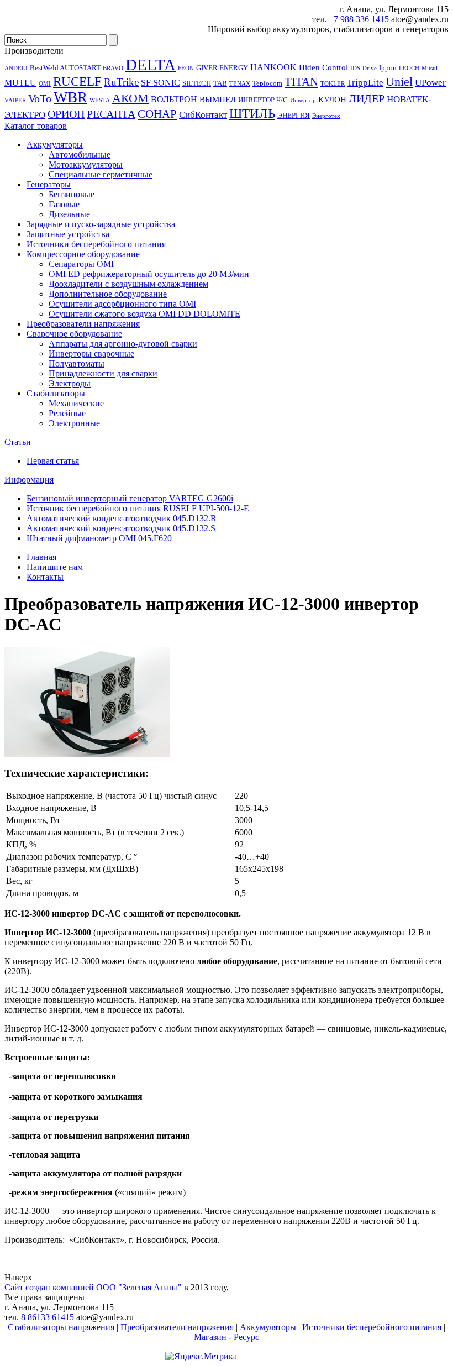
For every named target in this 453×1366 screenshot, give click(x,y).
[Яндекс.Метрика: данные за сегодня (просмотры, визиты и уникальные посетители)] (201, 1357)
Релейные (67, 413)
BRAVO (113, 68)
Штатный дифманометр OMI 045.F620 (99, 538)
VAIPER (15, 100)
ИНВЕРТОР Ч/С (263, 100)
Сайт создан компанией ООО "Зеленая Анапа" (93, 1287)
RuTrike (121, 82)
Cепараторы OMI (81, 264)
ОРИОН (66, 114)
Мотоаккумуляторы (86, 164)
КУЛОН (332, 99)
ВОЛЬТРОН (174, 99)
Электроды (70, 383)
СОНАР (157, 114)
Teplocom (267, 83)
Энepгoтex (326, 116)
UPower (430, 82)
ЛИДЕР (366, 98)
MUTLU (20, 82)
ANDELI (16, 68)
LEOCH (409, 68)
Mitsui (430, 68)
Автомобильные (79, 154)
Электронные (74, 423)
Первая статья (53, 460)
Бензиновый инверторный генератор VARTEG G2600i (130, 498)
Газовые (64, 204)
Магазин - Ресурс (226, 1337)
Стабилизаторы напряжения (61, 1327)
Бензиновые (71, 194)
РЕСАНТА (111, 114)
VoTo (39, 98)
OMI (45, 84)
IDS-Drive (363, 68)
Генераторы (49, 184)
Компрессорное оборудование (83, 254)
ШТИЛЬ (252, 113)
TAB (220, 83)
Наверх (18, 1277)
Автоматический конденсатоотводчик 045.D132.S (121, 528)
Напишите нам (55, 567)
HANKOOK (273, 67)
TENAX (239, 84)
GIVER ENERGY (222, 68)
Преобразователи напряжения (83, 323)
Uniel (399, 81)
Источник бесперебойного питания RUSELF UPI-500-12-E (138, 508)
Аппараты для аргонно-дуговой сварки (123, 343)
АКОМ (130, 98)
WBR (70, 97)
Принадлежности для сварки (103, 373)
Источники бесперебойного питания (96, 244)
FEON (186, 68)
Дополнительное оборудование (108, 294)
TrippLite (365, 82)
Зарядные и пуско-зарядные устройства (101, 224)
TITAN (301, 81)
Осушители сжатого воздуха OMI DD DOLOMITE (144, 313)
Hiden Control (323, 67)
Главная (41, 557)
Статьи (17, 442)
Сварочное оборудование (74, 333)
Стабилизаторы (56, 393)
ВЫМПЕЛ (217, 99)
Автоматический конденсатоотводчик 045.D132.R (122, 518)
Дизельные (69, 214)
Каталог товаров (35, 125)
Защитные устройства (68, 234)
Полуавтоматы (76, 363)
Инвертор (303, 100)
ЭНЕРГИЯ (293, 115)
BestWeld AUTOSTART (65, 68)
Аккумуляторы (55, 144)
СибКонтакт (203, 114)
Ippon (388, 68)
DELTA (150, 65)
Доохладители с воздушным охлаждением (128, 284)
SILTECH (196, 83)
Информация (29, 479)
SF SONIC (160, 82)
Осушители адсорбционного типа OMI (122, 303)
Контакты (45, 577)
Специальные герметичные (100, 174)
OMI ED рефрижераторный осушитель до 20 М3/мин (149, 274)
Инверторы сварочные (91, 353)
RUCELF (77, 81)
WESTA (99, 100)
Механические (76, 403)
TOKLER (332, 84)
